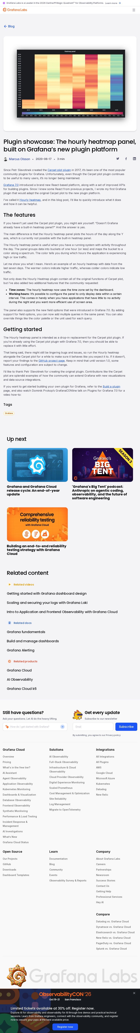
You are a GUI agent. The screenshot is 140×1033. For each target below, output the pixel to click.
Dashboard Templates (16, 875)
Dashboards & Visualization (19, 794)
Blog (11, 26)
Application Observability (18, 783)
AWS (98, 767)
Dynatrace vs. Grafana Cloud (113, 926)
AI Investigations (13, 831)
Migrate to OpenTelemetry (65, 809)
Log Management (59, 804)
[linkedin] (134, 159)
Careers (101, 864)
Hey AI (100, 902)
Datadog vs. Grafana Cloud (112, 921)
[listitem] (8, 413)
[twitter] (118, 159)
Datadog (101, 789)
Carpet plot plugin (59, 170)
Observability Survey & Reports (67, 880)
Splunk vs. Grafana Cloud (111, 948)
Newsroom (102, 875)
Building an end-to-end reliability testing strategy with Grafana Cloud (36, 550)
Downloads (9, 869)
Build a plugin (111, 386)
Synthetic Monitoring (15, 811)
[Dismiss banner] (134, 993)
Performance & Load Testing (20, 816)
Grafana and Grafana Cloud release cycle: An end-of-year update (33, 490)
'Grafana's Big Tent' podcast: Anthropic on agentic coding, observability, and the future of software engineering (99, 492)
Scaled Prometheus (61, 787)
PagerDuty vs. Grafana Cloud (113, 943)
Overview (8, 756)
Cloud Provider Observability (66, 777)
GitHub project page (52, 360)
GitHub (7, 864)
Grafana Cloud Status (16, 842)
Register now (65, 1026)
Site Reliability (57, 798)
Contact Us (102, 885)
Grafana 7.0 (11, 185)
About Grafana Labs (108, 858)
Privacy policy (113, 735)
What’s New (10, 836)
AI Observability (58, 756)
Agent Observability (14, 778)
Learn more (111, 3)
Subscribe (126, 726)
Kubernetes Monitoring (16, 789)
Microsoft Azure (105, 778)
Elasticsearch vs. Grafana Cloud (115, 932)
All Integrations (105, 756)
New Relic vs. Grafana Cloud (113, 937)
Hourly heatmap (30, 200)
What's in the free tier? (16, 767)
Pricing (7, 762)
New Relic (102, 794)
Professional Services (109, 896)
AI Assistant (10, 772)
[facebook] (126, 159)
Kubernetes (103, 783)
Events (53, 875)
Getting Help (103, 891)
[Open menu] (133, 10)
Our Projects (10, 858)
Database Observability (17, 800)
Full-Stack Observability (63, 762)
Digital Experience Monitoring (67, 782)
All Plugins (102, 762)
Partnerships (103, 869)
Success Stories (105, 880)
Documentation (58, 858)
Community (56, 869)
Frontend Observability (16, 805)
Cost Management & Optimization (69, 793)
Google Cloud (104, 772)
